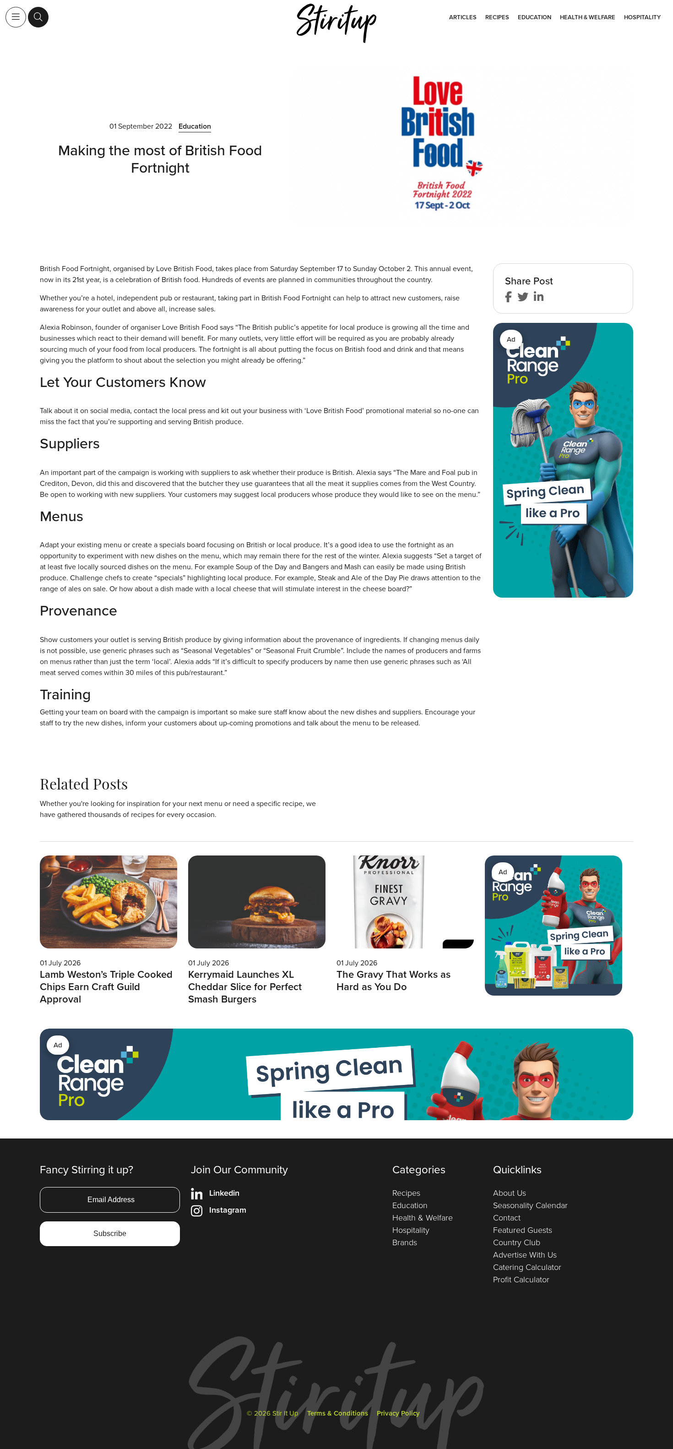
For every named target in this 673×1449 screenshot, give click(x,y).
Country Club (516, 1242)
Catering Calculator (527, 1267)
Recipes (497, 17)
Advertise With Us (525, 1255)
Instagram (227, 1210)
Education (534, 17)
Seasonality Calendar (530, 1205)
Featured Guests (522, 1230)
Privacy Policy (398, 1413)
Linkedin (224, 1193)
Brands (404, 1242)
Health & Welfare (587, 17)
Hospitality (642, 17)
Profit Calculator (521, 1280)
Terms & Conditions (337, 1413)
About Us (509, 1193)
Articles (463, 17)
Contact (507, 1218)
